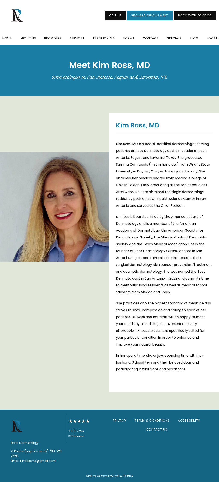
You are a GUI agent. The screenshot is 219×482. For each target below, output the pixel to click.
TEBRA (128, 476)
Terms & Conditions (152, 420)
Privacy (119, 420)
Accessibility (189, 420)
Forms (128, 38)
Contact (151, 38)
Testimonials (104, 38)
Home (7, 38)
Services (77, 38)
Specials (174, 38)
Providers (52, 38)
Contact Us (156, 429)
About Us (28, 38)
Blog (194, 38)
